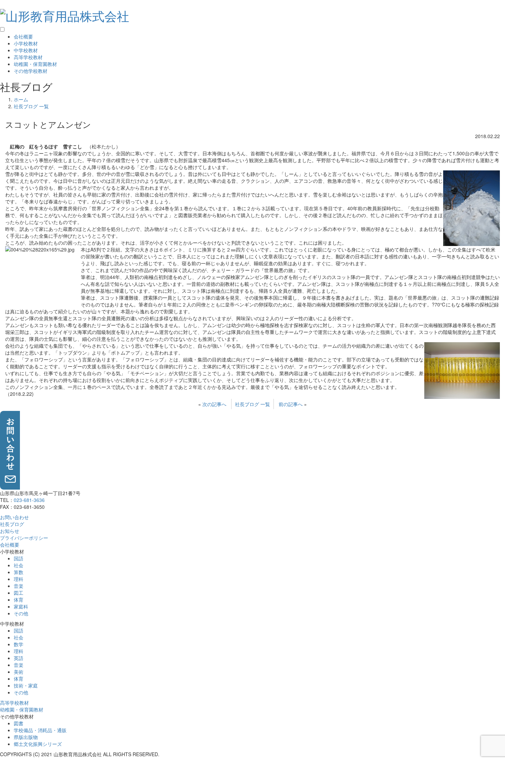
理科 (18, 578)
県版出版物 (26, 737)
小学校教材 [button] (26, 43)
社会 (18, 565)
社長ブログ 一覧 (252, 404)
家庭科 (21, 606)
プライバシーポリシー (24, 537)
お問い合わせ (14, 517)
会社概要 (23, 36)
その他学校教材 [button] (30, 70)
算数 (18, 572)
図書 (18, 723)
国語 (18, 558)
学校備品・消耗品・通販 (40, 730)
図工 (18, 592)
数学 (18, 644)
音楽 (18, 585)
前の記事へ (291, 404)
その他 (21, 613)
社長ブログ (12, 524)
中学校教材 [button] (26, 50)
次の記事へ (214, 404)
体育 (18, 599)
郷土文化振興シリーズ (38, 743)
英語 (18, 657)
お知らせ (9, 530)
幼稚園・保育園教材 (35, 63)
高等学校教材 (28, 57)
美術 (18, 671)
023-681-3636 (29, 499)
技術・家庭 (26, 685)
